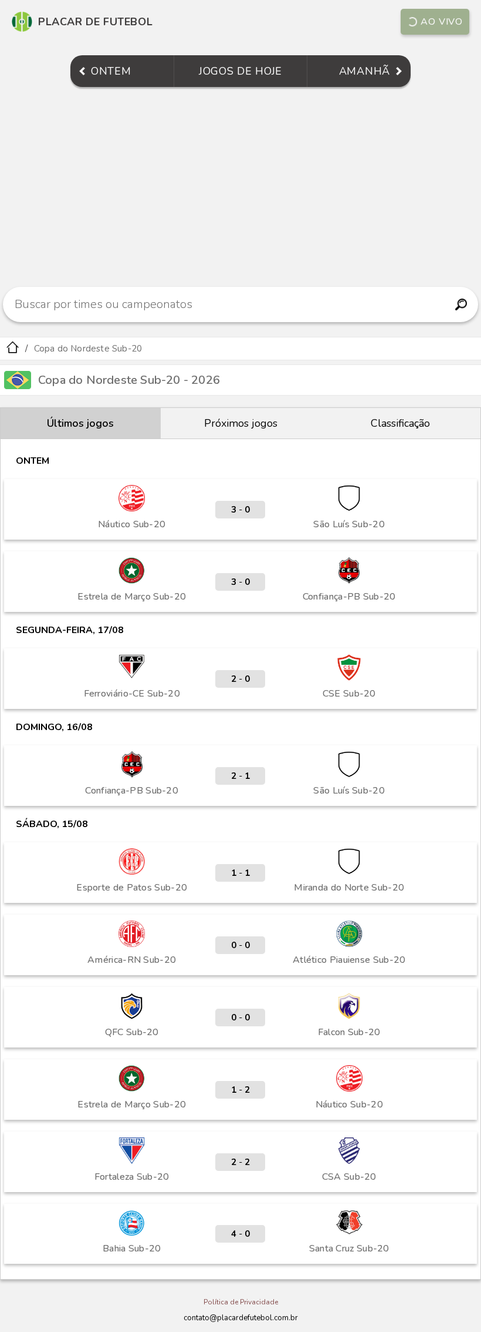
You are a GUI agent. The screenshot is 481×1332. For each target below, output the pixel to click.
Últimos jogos (80, 423)
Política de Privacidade (241, 1302)
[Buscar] (460, 304)
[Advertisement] (240, 187)
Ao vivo (442, 21)
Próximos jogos (240, 423)
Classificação (400, 423)
